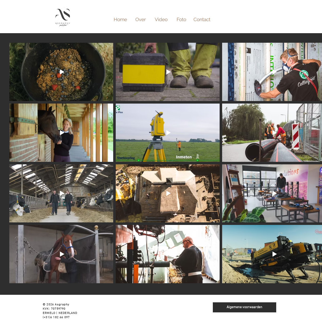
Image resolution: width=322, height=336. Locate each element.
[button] (161, 19)
